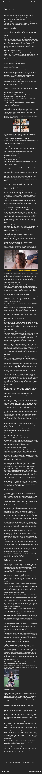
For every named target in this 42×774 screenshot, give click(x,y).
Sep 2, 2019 (6, 11)
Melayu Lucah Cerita (7, 1)
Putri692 (12, 11)
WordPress (39, 771)
